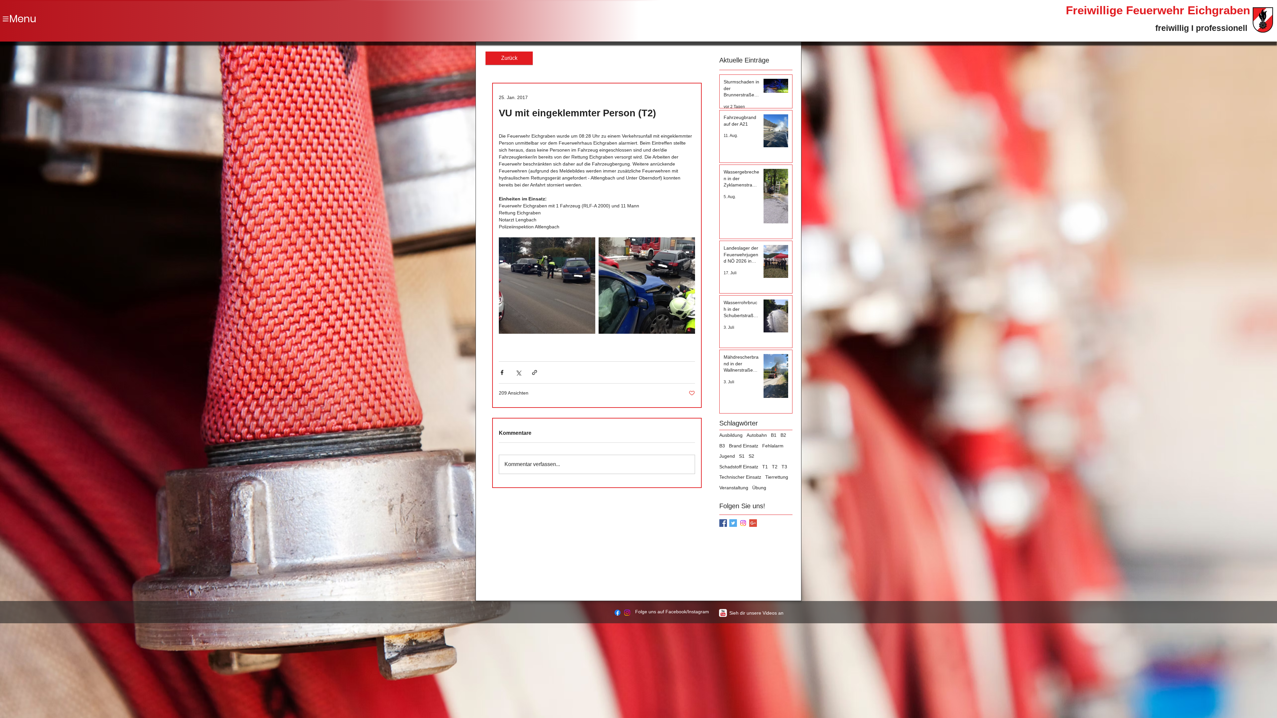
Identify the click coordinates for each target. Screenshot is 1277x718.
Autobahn (757, 435)
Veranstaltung (733, 487)
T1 (765, 466)
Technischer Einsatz (740, 477)
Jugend (727, 456)
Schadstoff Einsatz (738, 466)
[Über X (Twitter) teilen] (518, 372)
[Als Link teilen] (534, 372)
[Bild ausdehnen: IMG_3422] (547, 285)
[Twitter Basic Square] (733, 523)
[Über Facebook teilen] (502, 372)
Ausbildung (731, 435)
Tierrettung (776, 477)
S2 (751, 456)
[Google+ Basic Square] (753, 523)
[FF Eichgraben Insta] (627, 613)
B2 (783, 435)
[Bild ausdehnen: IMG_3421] (647, 285)
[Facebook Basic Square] (723, 523)
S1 (742, 456)
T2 (775, 466)
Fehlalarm (772, 445)
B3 (722, 445)
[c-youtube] (723, 613)
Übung (759, 487)
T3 (784, 466)
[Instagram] (743, 523)
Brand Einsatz (743, 445)
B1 (774, 435)
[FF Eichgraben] (618, 613)
